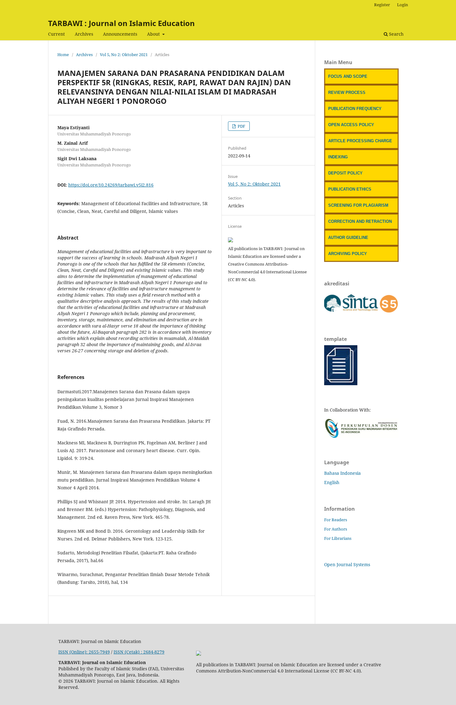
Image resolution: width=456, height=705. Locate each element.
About (154, 34)
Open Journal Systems (347, 564)
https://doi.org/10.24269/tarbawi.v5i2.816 (111, 185)
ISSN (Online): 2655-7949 (84, 652)
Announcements (120, 34)
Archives (84, 34)
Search (396, 34)
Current (56, 34)
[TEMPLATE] (340, 383)
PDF (241, 126)
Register (382, 4)
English (331, 482)
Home (63, 54)
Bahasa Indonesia (342, 473)
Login (402, 4)
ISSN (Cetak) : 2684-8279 (139, 652)
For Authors (335, 529)
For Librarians (337, 538)
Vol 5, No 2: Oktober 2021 (124, 54)
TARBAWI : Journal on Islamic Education (121, 23)
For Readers (335, 519)
